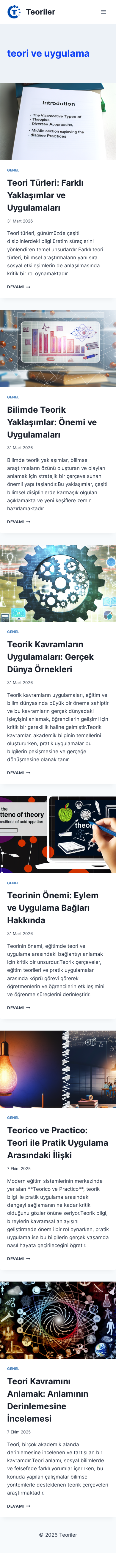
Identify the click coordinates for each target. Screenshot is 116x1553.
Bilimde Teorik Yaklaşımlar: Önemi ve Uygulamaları (52, 422)
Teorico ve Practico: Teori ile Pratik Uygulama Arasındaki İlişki (57, 1142)
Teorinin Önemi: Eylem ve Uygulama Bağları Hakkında (53, 907)
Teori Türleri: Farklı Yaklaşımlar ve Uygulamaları (45, 195)
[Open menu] (103, 11)
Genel (13, 170)
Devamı (18, 286)
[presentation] (58, 121)
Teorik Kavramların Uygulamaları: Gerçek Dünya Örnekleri (50, 656)
